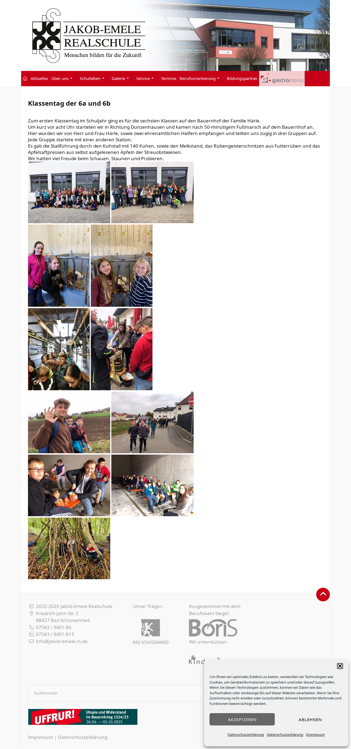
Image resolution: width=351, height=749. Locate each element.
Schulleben (90, 78)
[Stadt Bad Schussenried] (150, 631)
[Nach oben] (323, 594)
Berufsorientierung (198, 78)
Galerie (118, 78)
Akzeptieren (242, 719)
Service (143, 78)
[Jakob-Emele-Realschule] (175, 35)
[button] (340, 666)
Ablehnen (310, 719)
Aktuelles (39, 78)
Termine (168, 78)
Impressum (315, 734)
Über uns (60, 78)
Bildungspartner (242, 78)
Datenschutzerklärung (246, 734)
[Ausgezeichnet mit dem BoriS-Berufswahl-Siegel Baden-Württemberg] (213, 627)
